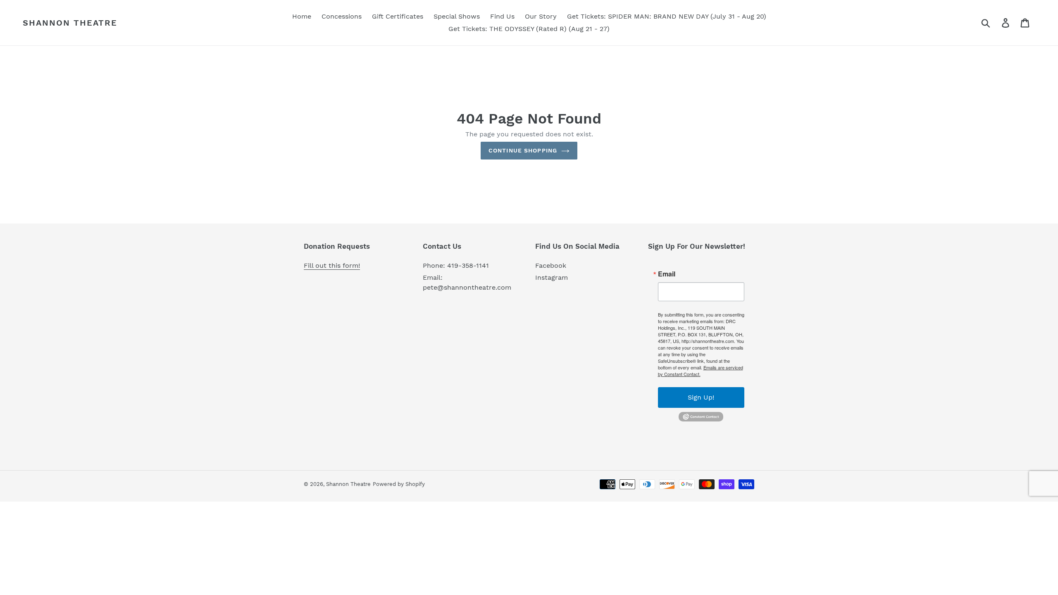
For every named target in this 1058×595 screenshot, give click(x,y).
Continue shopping (522, 150)
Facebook (550, 265)
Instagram (551, 277)
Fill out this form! (332, 265)
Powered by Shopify (399, 484)
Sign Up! (701, 397)
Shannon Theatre (70, 23)
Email (666, 274)
